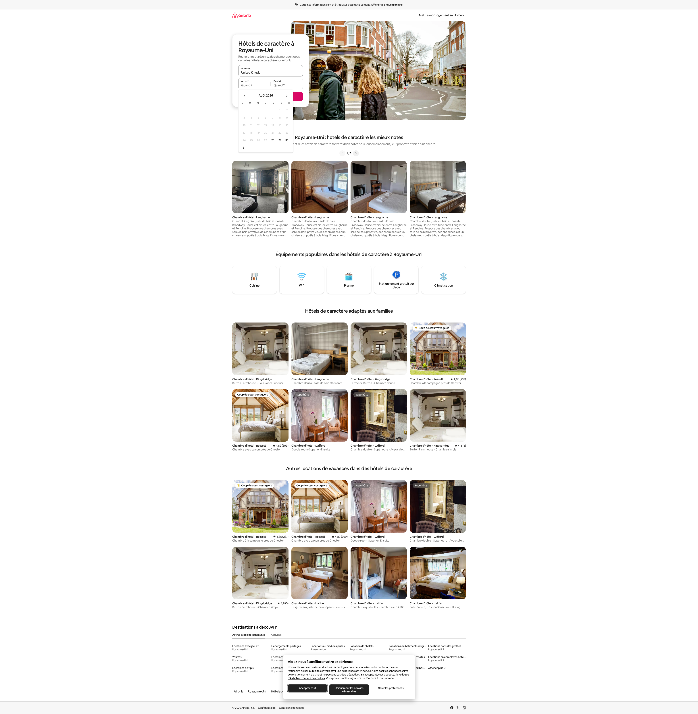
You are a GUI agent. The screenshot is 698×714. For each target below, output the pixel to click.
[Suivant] (356, 153)
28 (272, 140)
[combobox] (270, 72)
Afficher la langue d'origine (387, 4)
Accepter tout (307, 688)
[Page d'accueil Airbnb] (241, 15)
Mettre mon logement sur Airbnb (441, 15)
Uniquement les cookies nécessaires (349, 689)
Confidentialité (267, 707)
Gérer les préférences (390, 688)
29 (279, 140)
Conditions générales (291, 707)
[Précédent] (342, 153)
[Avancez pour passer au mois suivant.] (287, 96)
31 (244, 147)
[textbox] (254, 85)
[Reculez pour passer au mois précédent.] (245, 96)
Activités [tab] (276, 634)
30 (287, 140)
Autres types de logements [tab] (248, 634)
